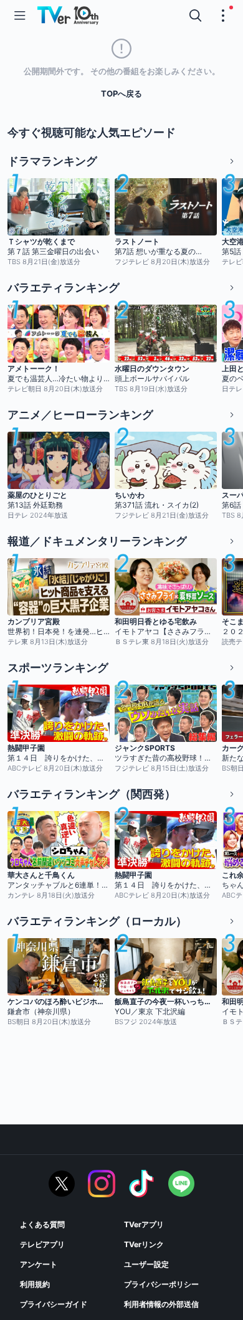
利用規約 (35, 1284)
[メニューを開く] (20, 16)
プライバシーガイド (53, 1304)
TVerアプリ (144, 1224)
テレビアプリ (42, 1244)
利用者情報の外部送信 (161, 1304)
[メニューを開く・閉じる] (223, 16)
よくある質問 (42, 1224)
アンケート (38, 1264)
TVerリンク (144, 1244)
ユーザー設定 (146, 1264)
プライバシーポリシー (161, 1284)
